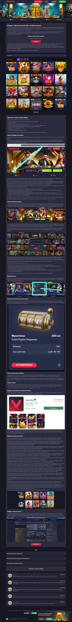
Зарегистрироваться (38, 1)
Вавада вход (36, 41)
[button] (1, 10)
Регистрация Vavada (36, 544)
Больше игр (36, 112)
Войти (46, 1)
